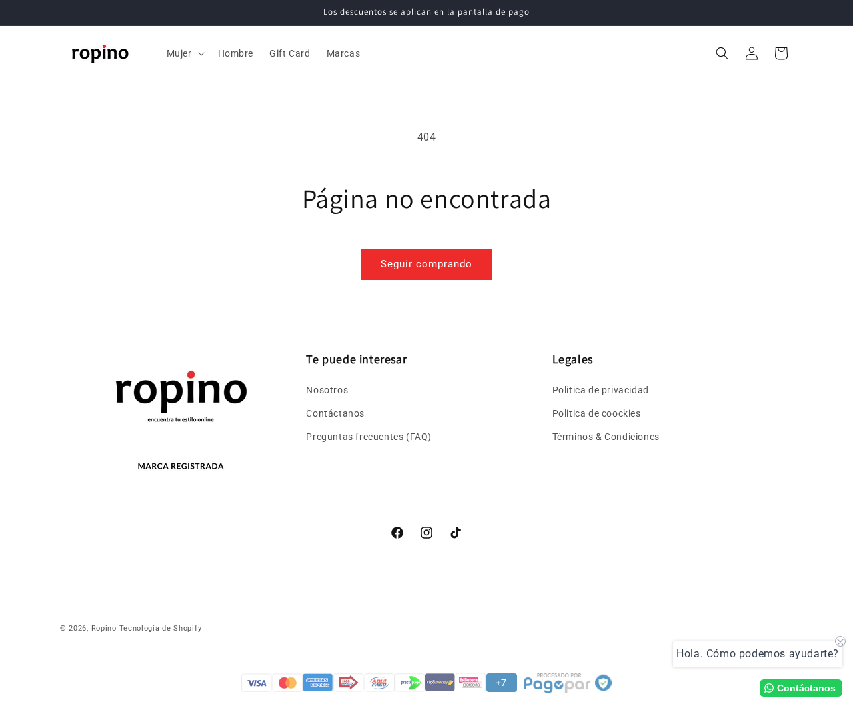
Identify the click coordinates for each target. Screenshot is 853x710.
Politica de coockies (596, 412)
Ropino (104, 628)
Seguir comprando (426, 264)
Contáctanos (335, 412)
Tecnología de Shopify (160, 628)
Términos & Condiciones (606, 436)
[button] (184, 53)
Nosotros (327, 389)
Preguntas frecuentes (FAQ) (369, 436)
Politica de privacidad (600, 389)
